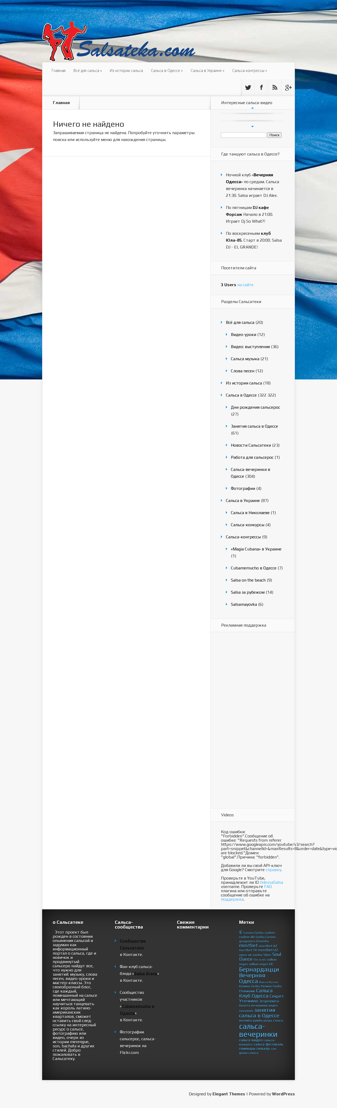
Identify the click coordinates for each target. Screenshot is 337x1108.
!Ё (240, 932)
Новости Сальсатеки (251, 445)
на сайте (237, 284)
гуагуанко (246, 1011)
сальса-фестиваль (268, 1044)
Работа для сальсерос (252, 457)
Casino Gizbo (254, 933)
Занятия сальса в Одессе (254, 426)
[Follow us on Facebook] (261, 87)
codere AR (247, 937)
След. (252, 126)
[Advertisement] (242, 720)
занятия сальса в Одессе (259, 1013)
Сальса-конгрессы (249, 70)
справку (273, 869)
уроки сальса (248, 1053)
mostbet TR (248, 950)
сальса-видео (250, 1040)
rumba (257, 955)
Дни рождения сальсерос (255, 407)
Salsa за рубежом (248, 592)
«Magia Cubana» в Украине (256, 548)
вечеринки (259, 1005)
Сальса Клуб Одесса (256, 993)
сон (273, 1049)
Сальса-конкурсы (247, 524)
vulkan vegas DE (261, 964)
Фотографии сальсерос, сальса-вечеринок (138, 1038)
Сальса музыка (245, 358)
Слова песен (242, 370)
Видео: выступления (250, 346)
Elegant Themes (228, 1093)
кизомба (245, 1020)
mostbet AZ (268, 946)
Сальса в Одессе (167, 70)
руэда (268, 1020)
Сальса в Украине (207, 70)
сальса (278, 1020)
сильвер (263, 1048)
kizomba (262, 941)
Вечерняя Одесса (252, 978)
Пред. (252, 107)
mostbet (248, 945)
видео (273, 1005)
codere (270, 933)
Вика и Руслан (268, 982)
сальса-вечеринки (258, 1030)
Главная (59, 70)
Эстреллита (269, 1001)
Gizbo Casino (266, 937)
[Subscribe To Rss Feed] (274, 87)
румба (257, 1020)
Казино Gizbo (249, 986)
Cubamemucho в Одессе (253, 567)
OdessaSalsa (271, 882)
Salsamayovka (244, 604)
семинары (247, 1048)
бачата (244, 1005)
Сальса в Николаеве (250, 512)
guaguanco (247, 941)
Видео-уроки (243, 334)
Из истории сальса (126, 70)
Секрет (277, 996)
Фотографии (243, 488)
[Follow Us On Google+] (288, 87)
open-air (245, 955)
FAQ (268, 886)
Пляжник (247, 991)
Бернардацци (259, 969)
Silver (267, 955)
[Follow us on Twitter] (247, 87)
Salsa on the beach (248, 580)
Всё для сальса (87, 70)
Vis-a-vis (260, 959)
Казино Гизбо (271, 986)
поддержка (232, 899)
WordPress (283, 1093)
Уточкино (248, 1000)
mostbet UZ (268, 950)
